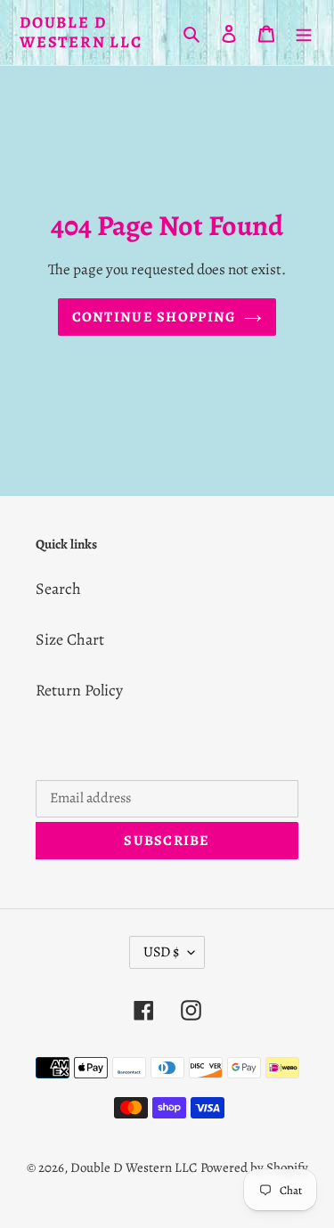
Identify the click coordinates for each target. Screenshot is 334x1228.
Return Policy (79, 690)
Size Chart (70, 639)
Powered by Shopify (254, 1167)
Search (58, 588)
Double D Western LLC (81, 32)
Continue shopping (154, 317)
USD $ (161, 952)
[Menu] (303, 32)
